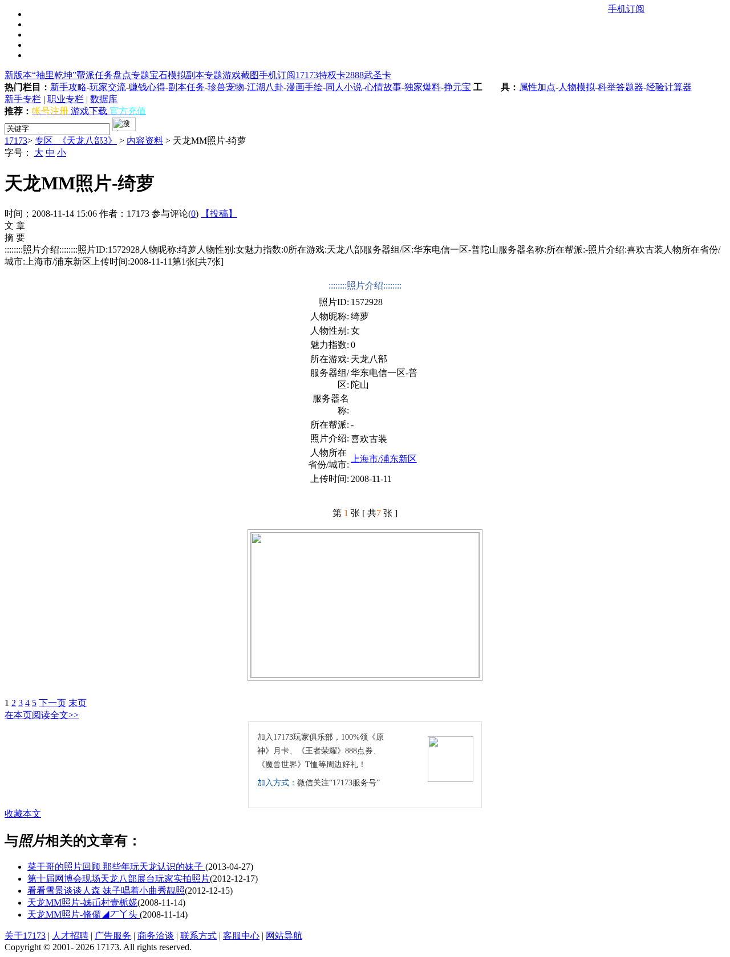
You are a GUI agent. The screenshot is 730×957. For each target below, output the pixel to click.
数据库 (103, 99)
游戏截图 (240, 75)
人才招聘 (70, 935)
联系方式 (198, 935)
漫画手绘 (304, 87)
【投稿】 (219, 213)
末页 (77, 703)
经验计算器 (669, 87)
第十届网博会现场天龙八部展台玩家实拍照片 (118, 878)
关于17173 (25, 935)
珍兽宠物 (226, 87)
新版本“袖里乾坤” (40, 75)
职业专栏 (65, 99)
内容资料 (145, 140)
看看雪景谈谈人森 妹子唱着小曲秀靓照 (106, 890)
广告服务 (113, 935)
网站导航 (284, 935)
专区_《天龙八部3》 (76, 140)
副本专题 (204, 75)
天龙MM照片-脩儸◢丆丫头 (83, 914)
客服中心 (241, 935)
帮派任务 (94, 75)
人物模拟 (576, 87)
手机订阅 (277, 75)
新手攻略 (68, 87)
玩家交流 (108, 87)
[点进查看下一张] (365, 605)
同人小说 (344, 87)
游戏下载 (89, 111)
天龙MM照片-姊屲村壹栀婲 (82, 902)
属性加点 (537, 87)
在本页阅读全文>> (42, 715)
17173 (16, 140)
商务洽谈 (155, 935)
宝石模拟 (167, 75)
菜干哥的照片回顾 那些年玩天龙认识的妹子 (116, 866)
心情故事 (383, 87)
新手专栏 (23, 99)
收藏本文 (23, 813)
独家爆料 (422, 87)
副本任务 (186, 87)
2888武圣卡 (368, 75)
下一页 (52, 703)
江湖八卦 (265, 87)
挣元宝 (457, 87)
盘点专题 (131, 75)
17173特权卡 (320, 75)
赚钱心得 (147, 87)
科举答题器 (620, 87)
